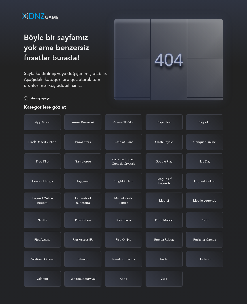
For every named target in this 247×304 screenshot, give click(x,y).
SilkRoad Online (42, 259)
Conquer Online (204, 142)
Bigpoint (205, 122)
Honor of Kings (42, 181)
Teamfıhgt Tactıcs (123, 259)
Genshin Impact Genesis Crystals (123, 161)
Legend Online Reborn (42, 200)
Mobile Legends (204, 201)
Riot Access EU (83, 240)
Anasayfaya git (40, 98)
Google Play (164, 161)
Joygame (83, 181)
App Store (42, 122)
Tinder (164, 259)
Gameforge (83, 161)
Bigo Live (164, 122)
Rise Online (123, 240)
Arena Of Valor (123, 122)
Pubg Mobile (164, 220)
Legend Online (204, 181)
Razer (204, 220)
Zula (164, 279)
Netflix (42, 220)
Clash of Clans (123, 142)
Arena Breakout (83, 122)
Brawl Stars (83, 142)
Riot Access (42, 240)
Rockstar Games (204, 240)
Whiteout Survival (83, 279)
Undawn (204, 259)
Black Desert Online (42, 142)
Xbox (123, 279)
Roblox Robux (164, 240)
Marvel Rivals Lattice (123, 200)
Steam (83, 259)
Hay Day (204, 161)
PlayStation (83, 220)
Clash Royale (164, 142)
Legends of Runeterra (83, 200)
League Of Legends (164, 181)
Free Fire (42, 161)
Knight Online (123, 181)
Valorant (42, 279)
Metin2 (164, 201)
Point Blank (123, 220)
